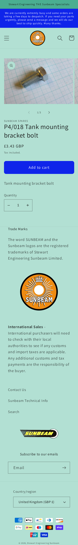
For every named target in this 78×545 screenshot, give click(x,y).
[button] (6, 38)
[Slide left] (28, 112)
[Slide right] (49, 112)
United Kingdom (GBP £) (36, 502)
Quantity (10, 195)
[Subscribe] (64, 468)
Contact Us (17, 389)
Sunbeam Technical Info (28, 400)
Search (13, 411)
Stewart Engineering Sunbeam (43, 543)
